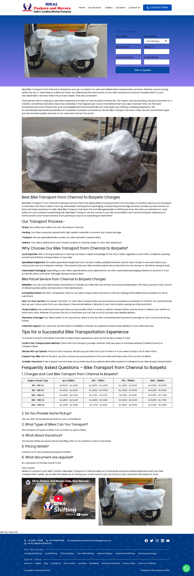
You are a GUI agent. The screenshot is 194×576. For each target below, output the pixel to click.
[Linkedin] (162, 540)
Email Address (151, 57)
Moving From (122, 47)
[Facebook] (146, 540)
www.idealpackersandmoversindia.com (83, 107)
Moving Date (150, 36)
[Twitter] (151, 540)
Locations (121, 7)
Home (82, 7)
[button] (186, 568)
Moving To (149, 47)
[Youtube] (168, 540)
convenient (91, 95)
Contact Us (134, 7)
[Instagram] (157, 540)
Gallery (109, 7)
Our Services (94, 7)
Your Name (121, 36)
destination (32, 95)
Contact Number (124, 57)
